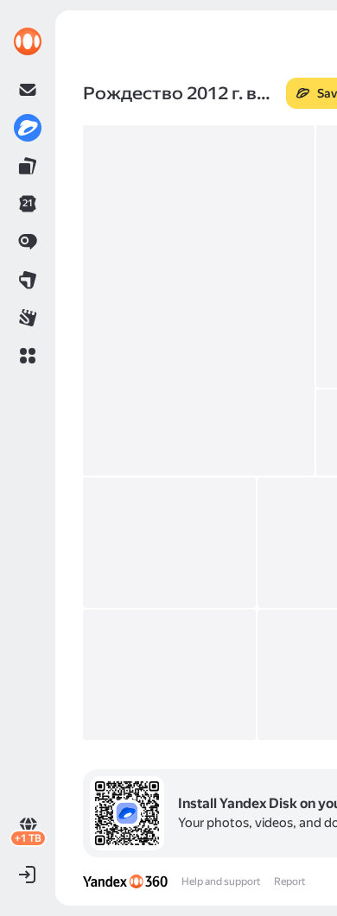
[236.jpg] (169, 542)
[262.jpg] (199, 300)
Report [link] (289, 881)
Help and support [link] (220, 881)
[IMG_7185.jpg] (169, 675)
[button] (27, 356)
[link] (27, 41)
